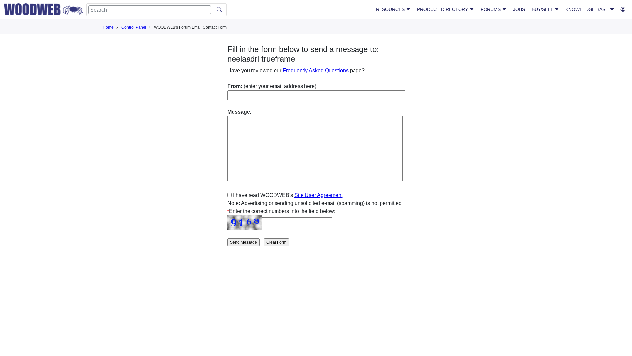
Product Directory (443, 9)
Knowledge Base (588, 9)
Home (108, 27)
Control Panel (133, 27)
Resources (391, 9)
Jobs (519, 9)
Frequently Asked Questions (316, 70)
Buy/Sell (543, 9)
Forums (491, 9)
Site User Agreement (318, 195)
